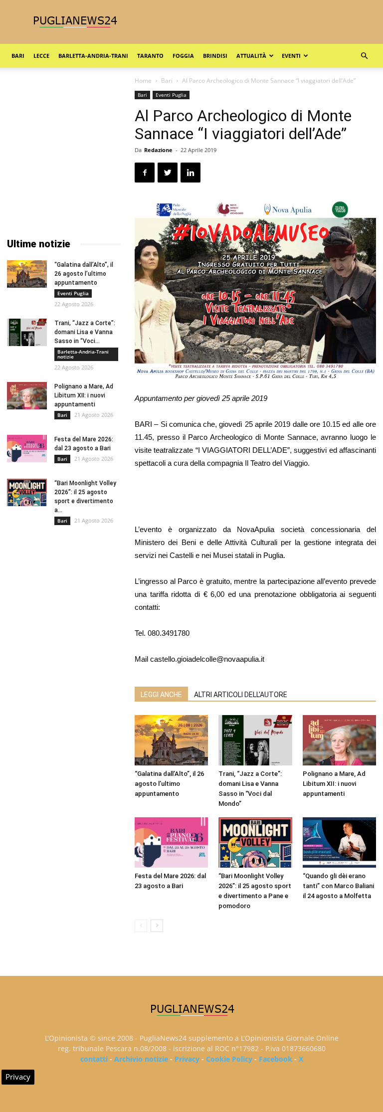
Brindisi (215, 55)
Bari (17, 55)
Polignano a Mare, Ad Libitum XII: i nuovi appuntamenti (334, 783)
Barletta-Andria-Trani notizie (83, 354)
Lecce (41, 55)
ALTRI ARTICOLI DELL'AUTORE (240, 695)
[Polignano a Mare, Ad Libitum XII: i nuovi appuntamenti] (339, 740)
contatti (94, 1059)
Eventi (291, 55)
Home (143, 80)
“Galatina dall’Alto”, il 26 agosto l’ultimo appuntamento (169, 783)
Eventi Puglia (171, 94)
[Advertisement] (255, 498)
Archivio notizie (141, 1059)
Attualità (251, 55)
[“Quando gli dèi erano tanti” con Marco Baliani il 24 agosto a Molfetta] (339, 842)
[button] (364, 56)
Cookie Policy (229, 1059)
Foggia (183, 55)
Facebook (275, 1059)
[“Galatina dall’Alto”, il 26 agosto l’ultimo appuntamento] (171, 740)
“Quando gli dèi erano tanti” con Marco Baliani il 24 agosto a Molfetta (338, 886)
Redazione (158, 150)
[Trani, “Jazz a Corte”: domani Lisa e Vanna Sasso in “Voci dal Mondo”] (255, 740)
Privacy (187, 1059)
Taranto (150, 55)
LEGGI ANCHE (161, 695)
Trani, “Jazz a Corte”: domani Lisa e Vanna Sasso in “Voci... (84, 332)
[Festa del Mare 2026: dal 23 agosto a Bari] (171, 842)
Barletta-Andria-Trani (93, 55)
